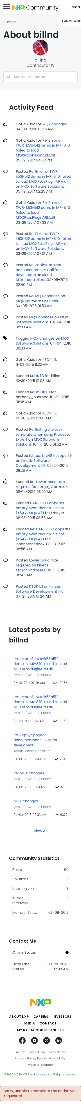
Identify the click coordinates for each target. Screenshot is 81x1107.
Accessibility (56, 1058)
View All (40, 830)
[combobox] (40, 76)
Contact (48, 1023)
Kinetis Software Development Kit (33, 463)
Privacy (20, 1052)
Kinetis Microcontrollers (35, 277)
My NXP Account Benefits (40, 1030)
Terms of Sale (56, 1052)
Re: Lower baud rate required (40, 484)
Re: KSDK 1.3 (40, 392)
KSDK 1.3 (49, 359)
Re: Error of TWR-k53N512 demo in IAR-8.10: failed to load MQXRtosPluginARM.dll (43, 148)
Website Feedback (40, 1064)
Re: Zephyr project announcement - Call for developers (39, 269)
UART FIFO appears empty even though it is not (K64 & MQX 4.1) (40, 508)
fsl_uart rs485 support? (50, 455)
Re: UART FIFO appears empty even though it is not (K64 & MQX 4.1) (43, 534)
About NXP (19, 1016)
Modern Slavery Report (30, 1058)
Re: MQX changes (44, 296)
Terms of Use (36, 1052)
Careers (41, 1016)
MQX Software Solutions (42, 186)
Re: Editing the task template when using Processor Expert (44, 434)
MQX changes (54, 124)
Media (29, 1023)
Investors (62, 1016)
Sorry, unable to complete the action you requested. (40, 1093)
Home (11, 22)
